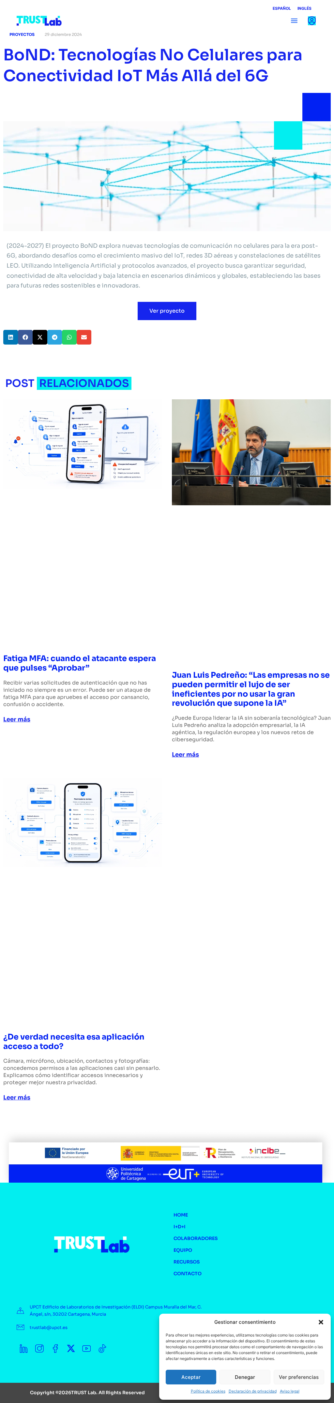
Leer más (16, 719)
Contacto (188, 1274)
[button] (321, 1322)
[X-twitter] (71, 1348)
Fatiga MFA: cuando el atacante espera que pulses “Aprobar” (79, 663)
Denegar (245, 1377)
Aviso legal (289, 1391)
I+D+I (180, 1227)
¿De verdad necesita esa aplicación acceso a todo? (73, 1041)
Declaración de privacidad (253, 1391)
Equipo (183, 1250)
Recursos (187, 1262)
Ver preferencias (299, 1377)
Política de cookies (208, 1391)
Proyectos (22, 34)
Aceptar (191, 1377)
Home (181, 1215)
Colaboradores (196, 1238)
